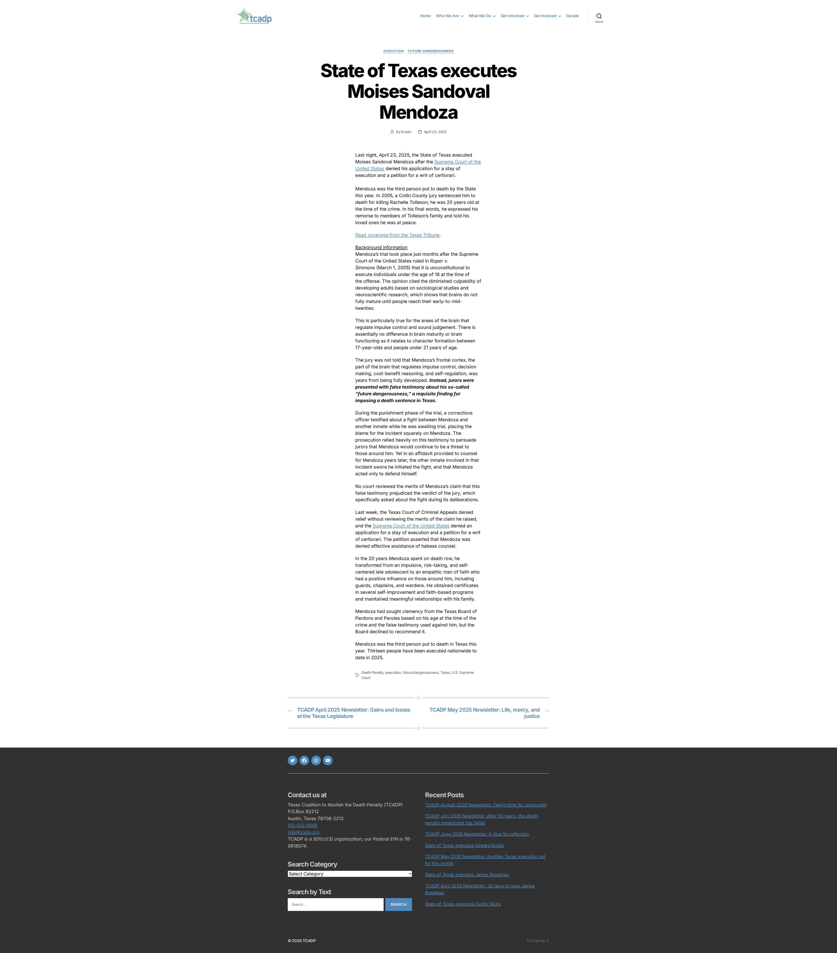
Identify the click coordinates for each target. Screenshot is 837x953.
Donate (572, 16)
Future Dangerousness (431, 51)
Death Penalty (372, 672)
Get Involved (545, 16)
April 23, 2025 (435, 132)
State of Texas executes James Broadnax (467, 874)
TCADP (309, 940)
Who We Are (447, 16)
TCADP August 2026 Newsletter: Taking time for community (486, 804)
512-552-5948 (302, 825)
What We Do (480, 16)
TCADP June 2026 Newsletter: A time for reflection (477, 834)
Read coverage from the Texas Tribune (397, 235)
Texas (445, 672)
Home (425, 16)
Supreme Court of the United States (411, 525)
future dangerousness (421, 672)
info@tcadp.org (303, 832)
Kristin (406, 132)
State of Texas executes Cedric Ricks (463, 904)
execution (393, 51)
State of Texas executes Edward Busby (464, 845)
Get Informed (512, 16)
